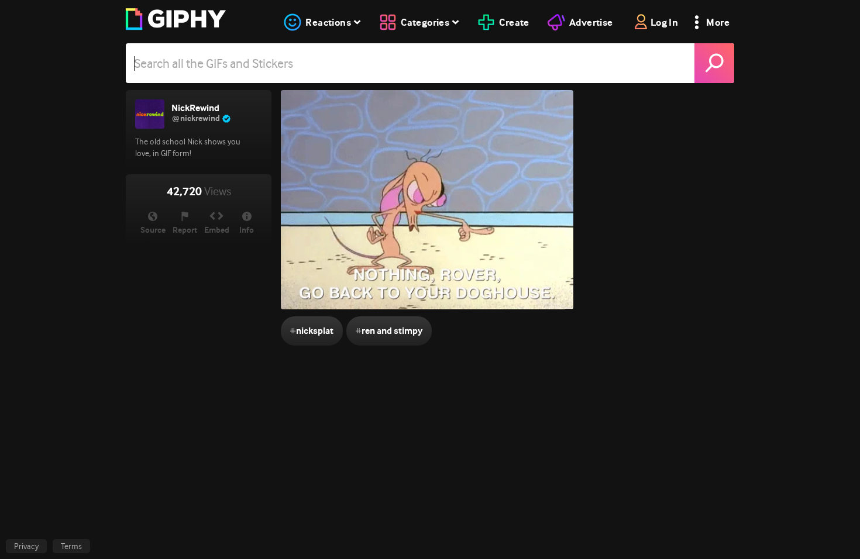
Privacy (26, 546)
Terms (71, 546)
